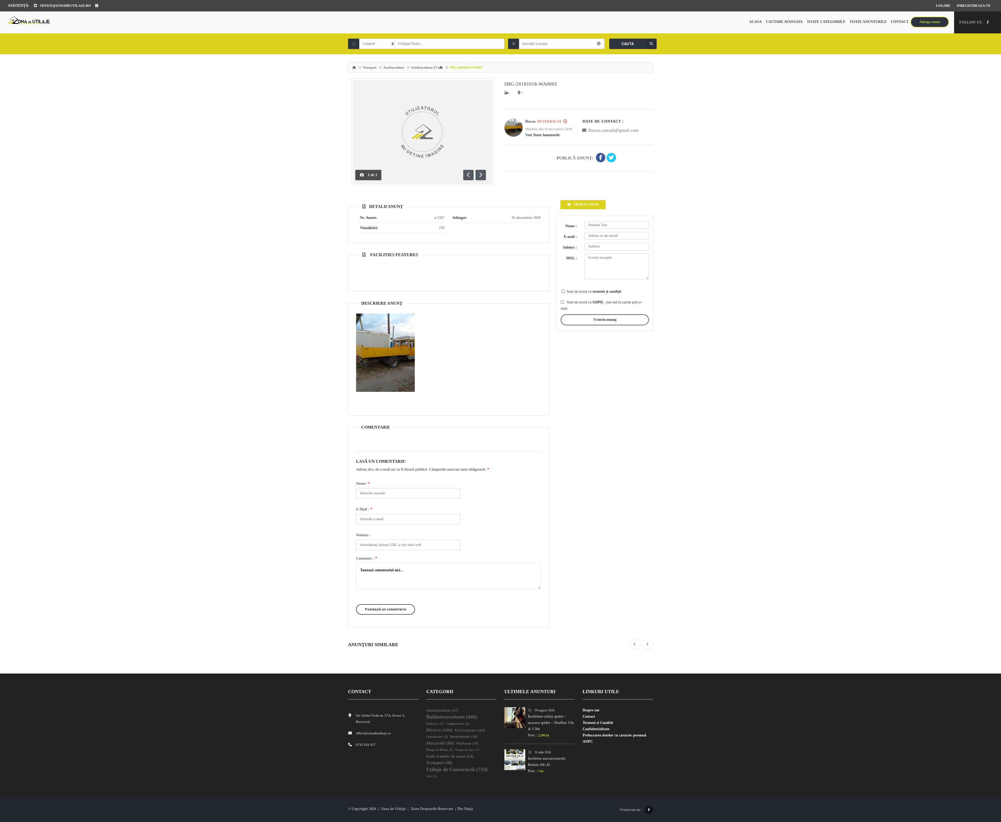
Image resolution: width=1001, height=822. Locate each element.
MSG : (571, 258)
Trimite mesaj (605, 320)
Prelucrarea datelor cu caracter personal (614, 735)
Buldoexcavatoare (451, 716)
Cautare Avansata (784, 22)
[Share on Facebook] (600, 158)
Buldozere (435, 723)
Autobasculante (393, 67)
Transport (369, 67)
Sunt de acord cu (594, 291)
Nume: (363, 483)
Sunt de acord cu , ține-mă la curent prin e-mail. (601, 305)
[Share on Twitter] (611, 158)
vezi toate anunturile (542, 135)
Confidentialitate (596, 729)
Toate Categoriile (826, 22)
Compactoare (457, 723)
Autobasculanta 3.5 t (425, 67)
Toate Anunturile (868, 22)
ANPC (588, 741)
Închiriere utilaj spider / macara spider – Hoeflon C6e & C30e (551, 723)
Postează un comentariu (385, 609)
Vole (431, 776)
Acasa (755, 22)
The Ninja (465, 809)
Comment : (366, 558)
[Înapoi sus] (984, 789)
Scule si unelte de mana (450, 756)
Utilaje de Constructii (457, 769)
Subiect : (570, 247)
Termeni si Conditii (598, 723)
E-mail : (364, 509)
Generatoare (437, 737)
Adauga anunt (929, 22)
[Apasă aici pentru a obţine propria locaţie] (599, 44)
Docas (530, 121)
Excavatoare (470, 730)
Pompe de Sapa (467, 749)
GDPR (598, 302)
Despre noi (591, 710)
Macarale (440, 743)
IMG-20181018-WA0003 (530, 84)
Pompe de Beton (439, 750)
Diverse (439, 730)
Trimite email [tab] (586, 204)
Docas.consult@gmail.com (613, 130)
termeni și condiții (607, 291)
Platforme (467, 743)
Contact (899, 22)
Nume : (571, 226)
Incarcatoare (463, 737)
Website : (363, 535)
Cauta (627, 44)
